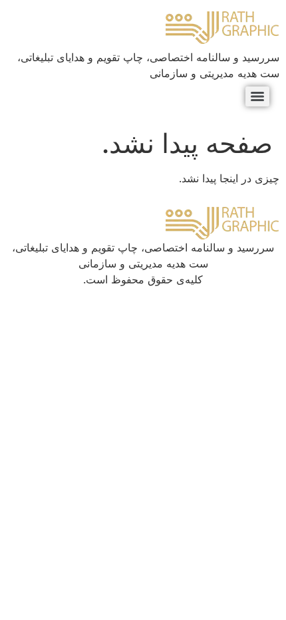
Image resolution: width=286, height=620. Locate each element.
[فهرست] (257, 96)
